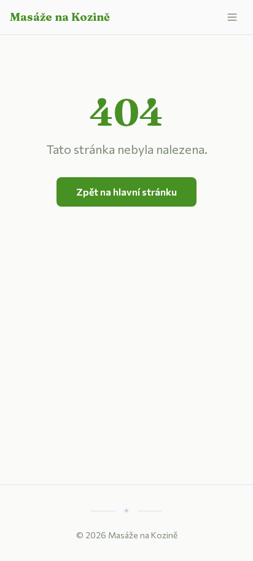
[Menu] (232, 17)
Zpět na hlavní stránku (126, 191)
